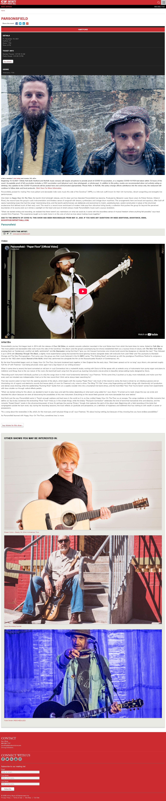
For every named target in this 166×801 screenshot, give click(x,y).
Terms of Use (17, 798)
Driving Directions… (7, 747)
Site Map (28, 798)
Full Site (36, 798)
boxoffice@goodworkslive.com (11, 745)
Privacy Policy (6, 798)
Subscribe (7, 789)
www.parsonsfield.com (21, 234)
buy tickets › (8, 61)
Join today (16, 178)
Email (3, 769)
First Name (5, 775)
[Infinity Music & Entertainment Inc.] (41, 2)
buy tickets (12, 425)
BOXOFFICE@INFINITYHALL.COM (15, 220)
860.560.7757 (159, 7)
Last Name (4, 781)
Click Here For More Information (48, 188)
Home (3, 11)
